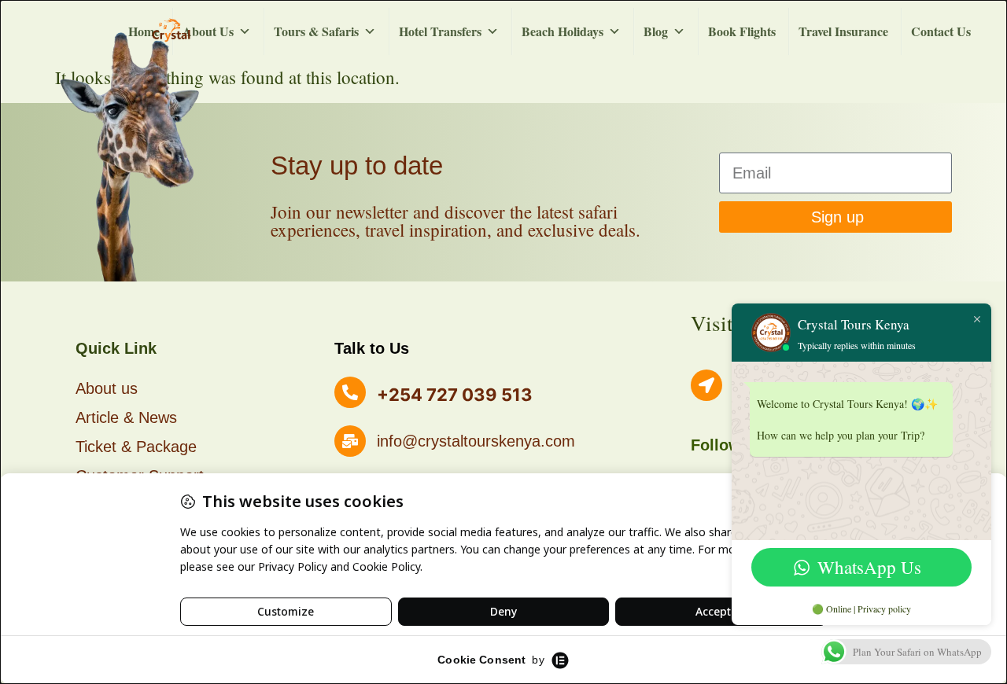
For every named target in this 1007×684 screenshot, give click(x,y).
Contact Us (941, 31)
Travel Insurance (843, 31)
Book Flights (742, 31)
